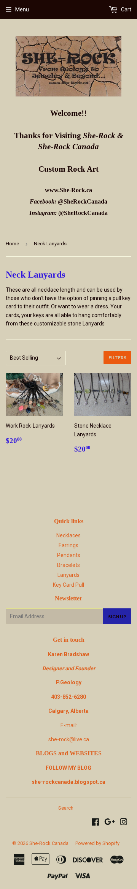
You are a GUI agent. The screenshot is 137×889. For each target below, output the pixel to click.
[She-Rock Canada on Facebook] (95, 823)
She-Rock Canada (48, 843)
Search (65, 808)
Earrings (68, 545)
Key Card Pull (68, 585)
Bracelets (68, 565)
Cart (125, 9)
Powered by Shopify (97, 843)
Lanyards (68, 575)
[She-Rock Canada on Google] (109, 823)
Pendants (68, 555)
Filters (117, 357)
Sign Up (117, 616)
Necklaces (68, 535)
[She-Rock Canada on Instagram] (123, 823)
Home (12, 243)
